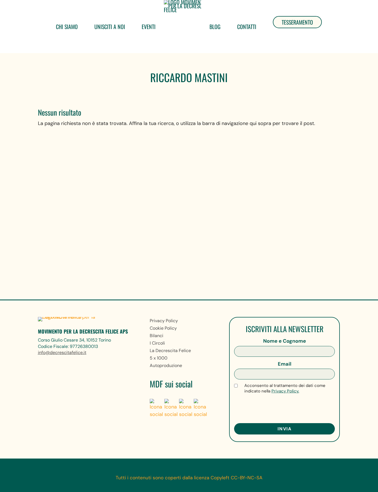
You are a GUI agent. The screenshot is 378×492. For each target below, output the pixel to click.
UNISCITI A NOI (109, 26)
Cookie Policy (163, 328)
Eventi (149, 26)
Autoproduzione (166, 365)
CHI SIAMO (67, 26)
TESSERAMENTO (297, 22)
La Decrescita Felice (170, 350)
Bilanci (156, 336)
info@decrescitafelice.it (62, 352)
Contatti (246, 26)
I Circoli (157, 343)
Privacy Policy (164, 321)
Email (284, 364)
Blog (215, 26)
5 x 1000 (158, 358)
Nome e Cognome (284, 341)
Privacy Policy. (285, 391)
